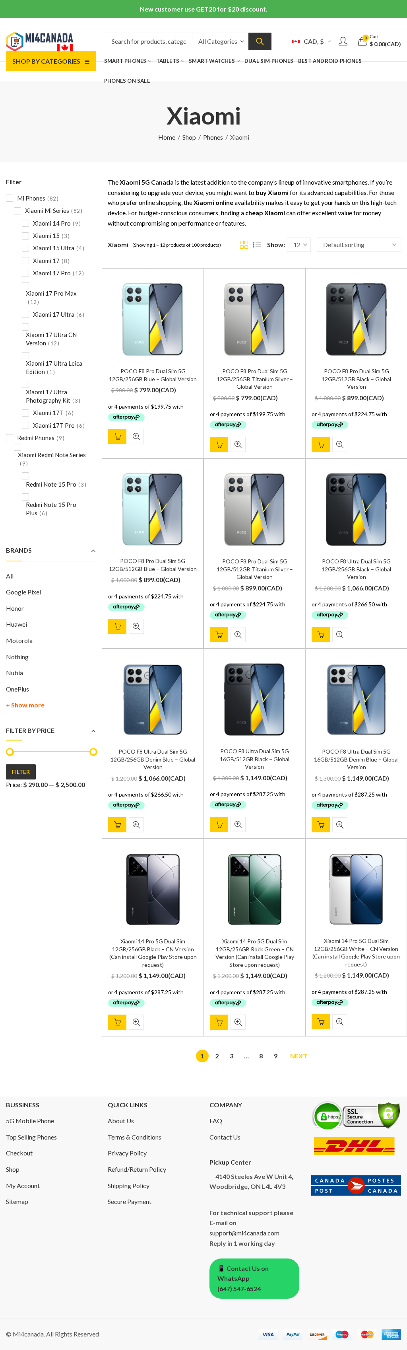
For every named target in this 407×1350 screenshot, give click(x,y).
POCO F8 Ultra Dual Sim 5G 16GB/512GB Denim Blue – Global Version (356, 759)
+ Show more (25, 705)
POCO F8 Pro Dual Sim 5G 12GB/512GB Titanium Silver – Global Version (255, 569)
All (10, 576)
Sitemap (17, 1201)
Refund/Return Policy (137, 1169)
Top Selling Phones (31, 1137)
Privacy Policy (127, 1153)
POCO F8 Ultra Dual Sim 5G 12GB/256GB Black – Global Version (356, 569)
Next (298, 1056)
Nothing (17, 656)
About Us (121, 1120)
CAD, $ (314, 41)
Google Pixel (23, 592)
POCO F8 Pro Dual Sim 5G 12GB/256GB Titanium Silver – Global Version (255, 379)
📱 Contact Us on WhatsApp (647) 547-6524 (243, 1278)
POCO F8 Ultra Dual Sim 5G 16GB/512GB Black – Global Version (254, 759)
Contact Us (224, 1137)
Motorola (19, 640)
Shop (189, 137)
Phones (213, 137)
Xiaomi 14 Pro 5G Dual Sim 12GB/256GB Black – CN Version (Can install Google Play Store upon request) (153, 953)
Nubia (14, 672)
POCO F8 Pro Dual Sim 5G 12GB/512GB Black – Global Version (356, 379)
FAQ (215, 1120)
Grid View (244, 244)
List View (257, 244)
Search (259, 41)
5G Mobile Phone (30, 1120)
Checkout (19, 1153)
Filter (21, 771)
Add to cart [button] (117, 436)
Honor (15, 608)
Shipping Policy (128, 1185)
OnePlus (17, 689)
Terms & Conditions (134, 1137)
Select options (117, 1022)
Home (166, 137)
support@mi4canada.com (244, 1233)
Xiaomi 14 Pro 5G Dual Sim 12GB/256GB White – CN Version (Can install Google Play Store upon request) (356, 952)
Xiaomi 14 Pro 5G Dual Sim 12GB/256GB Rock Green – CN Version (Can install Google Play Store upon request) (254, 953)
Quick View (136, 436)
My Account (23, 1185)
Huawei (16, 624)
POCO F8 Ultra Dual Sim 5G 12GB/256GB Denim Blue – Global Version (152, 759)
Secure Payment (129, 1201)
